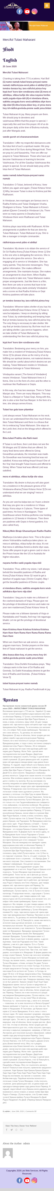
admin (7, 1111)
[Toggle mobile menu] (47, 5)
